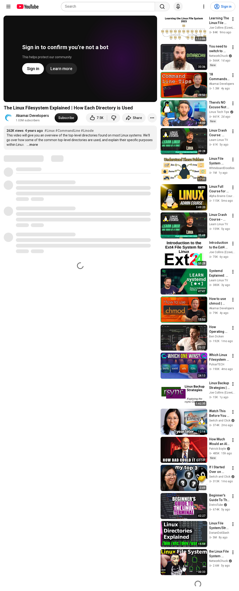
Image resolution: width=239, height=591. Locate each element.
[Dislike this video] (113, 117)
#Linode (87, 130)
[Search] (162, 6)
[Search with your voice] (178, 6)
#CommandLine (67, 130)
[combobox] (109, 6)
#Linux (49, 130)
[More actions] (152, 117)
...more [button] (32, 144)
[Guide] (8, 6)
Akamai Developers (32, 115)
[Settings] (204, 6)
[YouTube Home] (27, 6)
